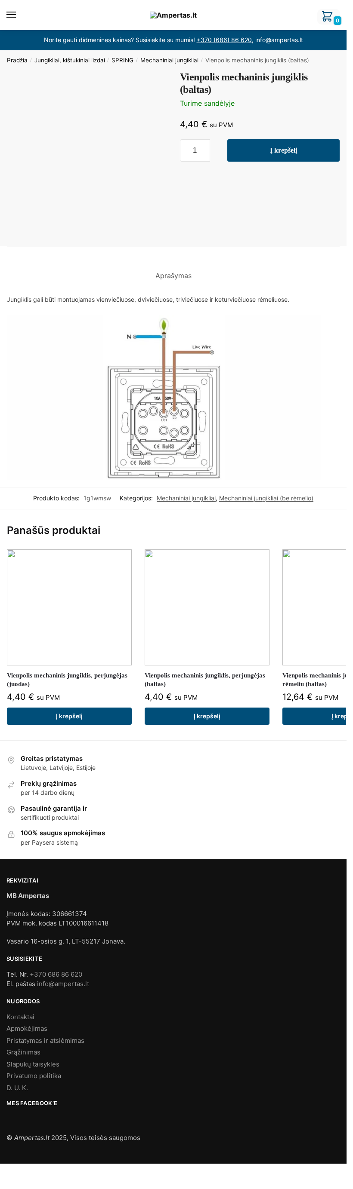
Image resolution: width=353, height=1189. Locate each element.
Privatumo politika (33, 1076)
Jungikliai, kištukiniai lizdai (69, 60)
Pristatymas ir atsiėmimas (45, 1040)
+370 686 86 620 (56, 974)
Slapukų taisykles (32, 1064)
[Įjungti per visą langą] (17, 1171)
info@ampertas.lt (63, 984)
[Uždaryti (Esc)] (2, 1171)
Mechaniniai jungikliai (169, 60)
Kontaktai (20, 1017)
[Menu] (19, 15)
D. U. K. (17, 1088)
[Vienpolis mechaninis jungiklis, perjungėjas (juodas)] (69, 607)
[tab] (173, 268)
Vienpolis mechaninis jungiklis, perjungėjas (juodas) (67, 679)
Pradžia (17, 60)
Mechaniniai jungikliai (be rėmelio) (266, 498)
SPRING (122, 60)
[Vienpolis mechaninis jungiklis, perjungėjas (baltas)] (207, 607)
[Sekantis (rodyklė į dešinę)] (9, 1182)
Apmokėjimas (26, 1028)
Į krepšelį (283, 150)
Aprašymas (173, 275)
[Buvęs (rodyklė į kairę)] (2, 1182)
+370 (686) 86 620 (224, 39)
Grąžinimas (23, 1052)
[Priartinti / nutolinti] (24, 1171)
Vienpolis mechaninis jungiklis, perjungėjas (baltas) (205, 679)
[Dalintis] (9, 1171)
